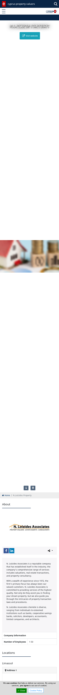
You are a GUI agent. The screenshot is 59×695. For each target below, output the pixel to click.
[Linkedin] (11, 550)
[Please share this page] (50, 550)
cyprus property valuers (21, 3)
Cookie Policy (36, 690)
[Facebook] (6, 550)
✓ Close (21, 690)
